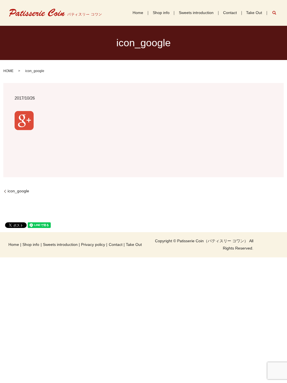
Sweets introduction (196, 12)
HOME (8, 71)
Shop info (161, 12)
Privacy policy (93, 244)
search (277, 12)
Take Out (254, 12)
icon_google (18, 191)
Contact (230, 12)
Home (138, 12)
